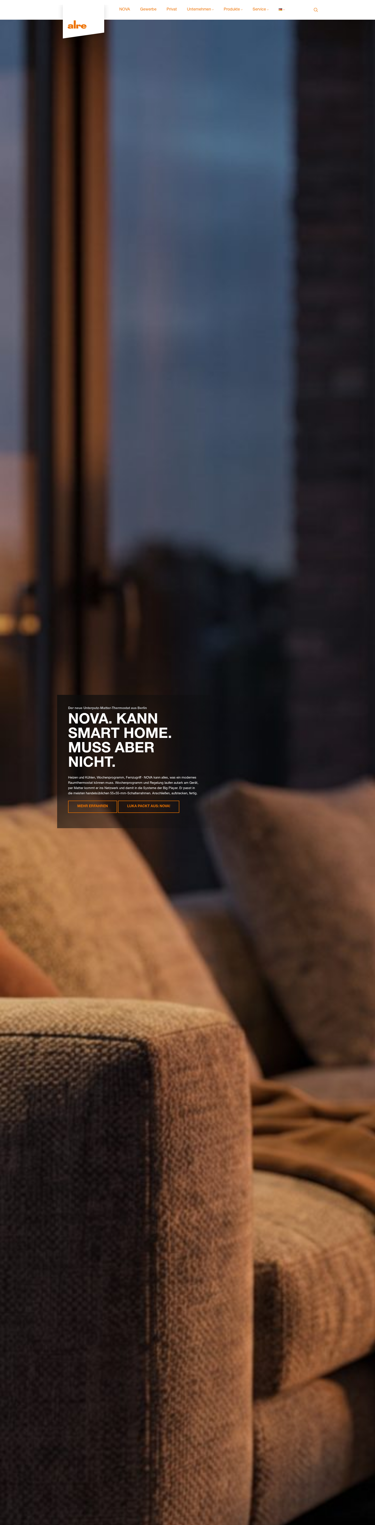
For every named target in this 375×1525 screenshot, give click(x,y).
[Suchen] (316, 9)
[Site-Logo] (83, 10)
